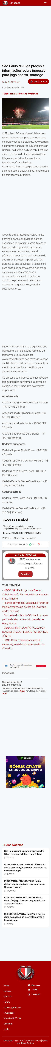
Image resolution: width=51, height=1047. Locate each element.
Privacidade (9, 1012)
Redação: (10, 82)
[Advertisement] (25, 33)
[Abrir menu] (45, 3)
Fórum (7, 1002)
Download (25, 574)
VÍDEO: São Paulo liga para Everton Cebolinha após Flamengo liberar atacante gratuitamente (25, 594)
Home (6, 985)
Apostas (8, 996)
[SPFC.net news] (25, 666)
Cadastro (8, 1023)
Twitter (34, 990)
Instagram (35, 994)
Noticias (7, 991)
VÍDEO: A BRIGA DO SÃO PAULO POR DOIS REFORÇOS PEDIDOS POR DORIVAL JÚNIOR (25, 631)
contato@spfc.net (12, 1007)
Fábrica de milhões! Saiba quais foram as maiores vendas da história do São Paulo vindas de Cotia (25, 607)
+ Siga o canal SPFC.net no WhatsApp (20, 93)
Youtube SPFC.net (12, 1018)
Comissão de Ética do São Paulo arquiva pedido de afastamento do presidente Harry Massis (25, 619)
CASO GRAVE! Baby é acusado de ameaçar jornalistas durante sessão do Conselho (23, 644)
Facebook (35, 985)
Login (6, 1029)
